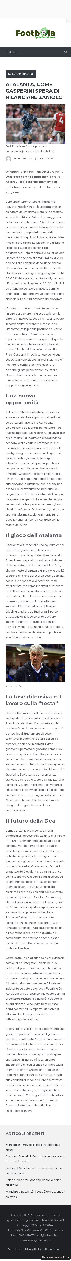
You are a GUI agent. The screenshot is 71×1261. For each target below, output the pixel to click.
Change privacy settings (55, 1257)
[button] (66, 52)
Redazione (52, 1249)
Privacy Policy (33, 1249)
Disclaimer (14, 1249)
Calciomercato (20, 74)
